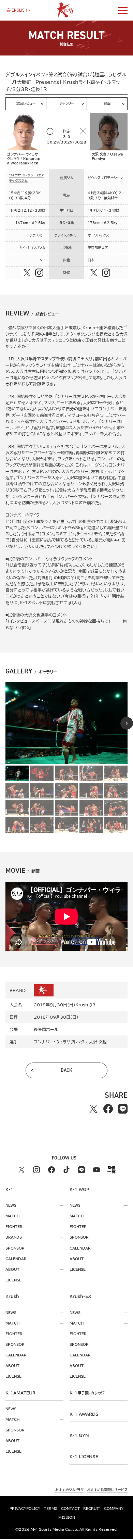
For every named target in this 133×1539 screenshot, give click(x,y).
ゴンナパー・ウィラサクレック (59, 1042)
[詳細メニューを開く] (123, 10)
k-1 (87, 1393)
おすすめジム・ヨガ (69, 1489)
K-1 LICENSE (84, 1456)
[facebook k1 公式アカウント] (51, 1170)
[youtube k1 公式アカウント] (96, 1170)
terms (50, 1508)
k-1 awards (84, 1414)
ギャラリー (66, 103)
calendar (16, 1259)
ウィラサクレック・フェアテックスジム (26, 177)
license (13, 1280)
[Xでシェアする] (93, 1108)
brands (13, 1237)
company (113, 1508)
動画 (107, 103)
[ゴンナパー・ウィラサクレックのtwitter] (27, 272)
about (12, 1269)
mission (66, 1517)
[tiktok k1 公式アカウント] (66, 1170)
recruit (91, 1508)
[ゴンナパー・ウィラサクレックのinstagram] (39, 272)
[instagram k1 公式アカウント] (36, 1170)
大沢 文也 (98, 1042)
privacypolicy (25, 1508)
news (10, 1205)
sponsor (15, 1248)
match (12, 1216)
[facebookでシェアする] (108, 1108)
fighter (14, 1226)
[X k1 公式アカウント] (21, 1170)
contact (70, 1508)
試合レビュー (26, 103)
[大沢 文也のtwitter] (94, 272)
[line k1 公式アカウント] (81, 1170)
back (66, 1070)
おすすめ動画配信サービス (107, 1489)
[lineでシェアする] (122, 1108)
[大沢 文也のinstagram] (106, 272)
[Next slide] (126, 723)
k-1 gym (79, 1435)
